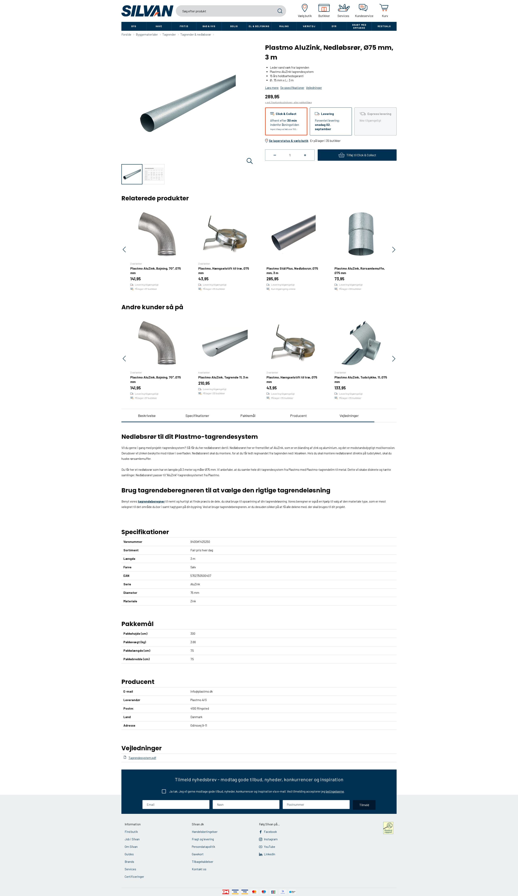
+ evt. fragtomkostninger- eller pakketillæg (288, 102)
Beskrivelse (147, 415)
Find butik (131, 831)
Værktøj (309, 26)
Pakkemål (247, 415)
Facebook (270, 831)
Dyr (334, 26)
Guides (129, 854)
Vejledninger (349, 415)
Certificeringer (134, 876)
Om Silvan (131, 846)
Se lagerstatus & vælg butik (288, 140)
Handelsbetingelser (205, 831)
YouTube (269, 846)
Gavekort (198, 854)
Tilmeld (364, 805)
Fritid (184, 26)
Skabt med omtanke (359, 26)
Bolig (234, 26)
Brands (129, 861)
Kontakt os (199, 869)
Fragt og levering (203, 839)
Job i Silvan (132, 839)
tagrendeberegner (151, 501)
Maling (284, 26)
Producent (298, 415)
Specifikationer (197, 415)
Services (130, 869)
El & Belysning (259, 26)
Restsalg (384, 26)
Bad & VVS (209, 26)
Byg (133, 26)
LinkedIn (269, 854)
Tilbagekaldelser (202, 861)
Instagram (271, 839)
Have (159, 26)
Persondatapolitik (203, 846)
